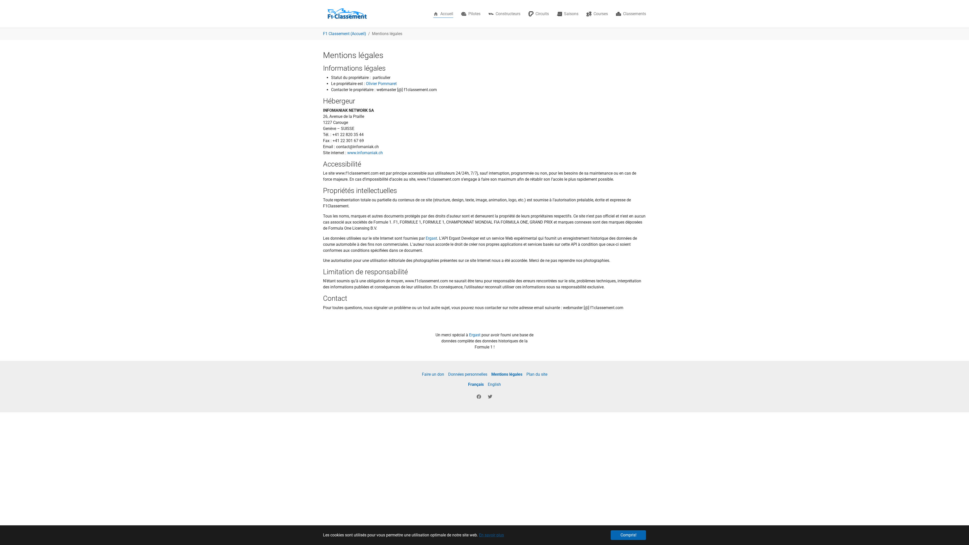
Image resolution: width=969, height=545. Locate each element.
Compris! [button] (628, 535)
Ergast (431, 238)
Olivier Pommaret (381, 83)
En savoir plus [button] (491, 535)
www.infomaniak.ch (365, 152)
